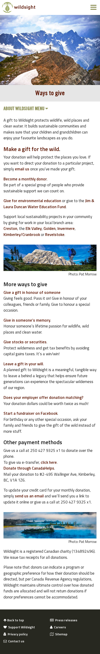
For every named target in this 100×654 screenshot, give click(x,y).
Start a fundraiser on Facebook (30, 413)
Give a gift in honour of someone (31, 292)
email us (22, 169)
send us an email (29, 496)
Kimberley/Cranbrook (21, 235)
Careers (59, 627)
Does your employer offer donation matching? (43, 397)
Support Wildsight (21, 627)
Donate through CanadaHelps (28, 468)
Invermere (66, 228)
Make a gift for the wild (31, 149)
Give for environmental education (32, 201)
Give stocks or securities (25, 342)
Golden (49, 228)
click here (49, 462)
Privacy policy (17, 634)
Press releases (65, 620)
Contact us (15, 641)
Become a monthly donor (25, 179)
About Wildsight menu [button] (24, 108)
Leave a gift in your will (23, 364)
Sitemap (60, 634)
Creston (10, 228)
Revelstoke (54, 235)
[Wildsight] (18, 7)
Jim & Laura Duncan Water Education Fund (48, 204)
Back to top (15, 620)
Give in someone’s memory (26, 320)
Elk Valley (34, 228)
